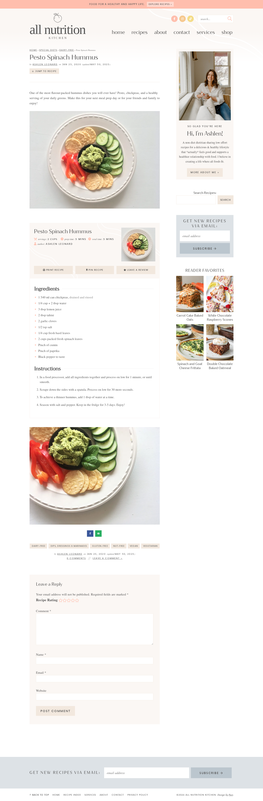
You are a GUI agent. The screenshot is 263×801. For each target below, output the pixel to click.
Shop (226, 32)
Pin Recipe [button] (96, 269)
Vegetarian (150, 545)
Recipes (140, 32)
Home (118, 32)
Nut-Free (119, 545)
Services (206, 32)
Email (41, 672)
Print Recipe (55, 269)
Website (41, 690)
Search (225, 199)
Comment (43, 611)
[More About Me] (205, 86)
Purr (231, 794)
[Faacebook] (174, 19)
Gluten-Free (100, 545)
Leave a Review (137, 269)
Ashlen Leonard (45, 64)
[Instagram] (182, 19)
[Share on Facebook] (90, 533)
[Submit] (229, 18)
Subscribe (203, 249)
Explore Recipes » (160, 4)
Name (41, 654)
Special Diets (48, 50)
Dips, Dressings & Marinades (69, 545)
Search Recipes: (204, 193)
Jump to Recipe (46, 71)
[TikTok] (190, 19)
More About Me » (205, 172)
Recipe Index (72, 794)
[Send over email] (98, 533)
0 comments (76, 558)
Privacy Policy (137, 794)
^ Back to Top (39, 794)
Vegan (134, 545)
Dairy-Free (66, 50)
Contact (182, 32)
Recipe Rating (47, 599)
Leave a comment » (108, 558)
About (160, 32)
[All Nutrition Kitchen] (58, 26)
